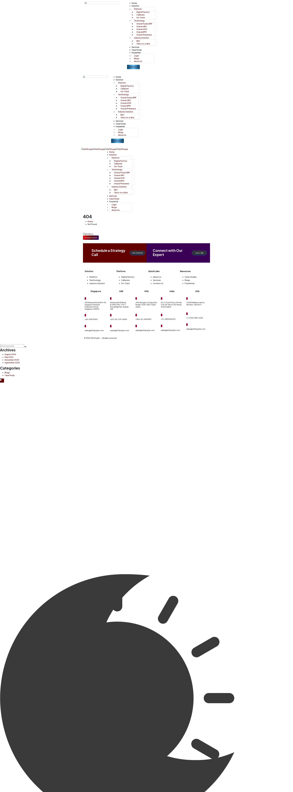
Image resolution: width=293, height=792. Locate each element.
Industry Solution (97, 283)
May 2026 (9, 357)
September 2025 (12, 362)
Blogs (187, 280)
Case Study (10, 375)
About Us (157, 277)
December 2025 (12, 360)
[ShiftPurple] (87, 149)
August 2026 (10, 354)
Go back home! (90, 237)
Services (157, 280)
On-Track (125, 283)
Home (90, 221)
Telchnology (95, 280)
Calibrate (125, 280)
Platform (93, 277)
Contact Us (158, 283)
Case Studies (191, 277)
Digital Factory (127, 277)
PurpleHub (190, 283)
